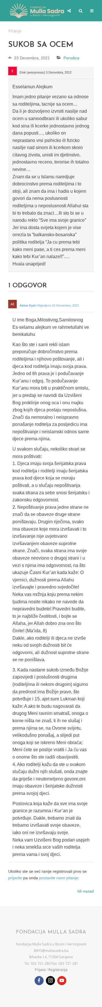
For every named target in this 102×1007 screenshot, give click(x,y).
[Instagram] (50, 980)
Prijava (40, 969)
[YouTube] (61, 980)
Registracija (57, 969)
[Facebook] (39, 980)
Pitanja (14, 31)
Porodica (71, 58)
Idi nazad (85, 891)
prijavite (15, 878)
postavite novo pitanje (58, 878)
